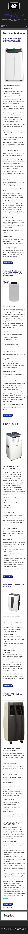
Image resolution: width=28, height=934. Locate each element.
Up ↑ (14, 931)
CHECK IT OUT (7, 263)
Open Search (25, 26)
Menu (5, 26)
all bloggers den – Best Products (14, 15)
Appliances (5, 898)
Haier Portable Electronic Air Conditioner (13, 585)
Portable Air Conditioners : (12, 40)
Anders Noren (19, 929)
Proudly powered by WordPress (11, 928)
